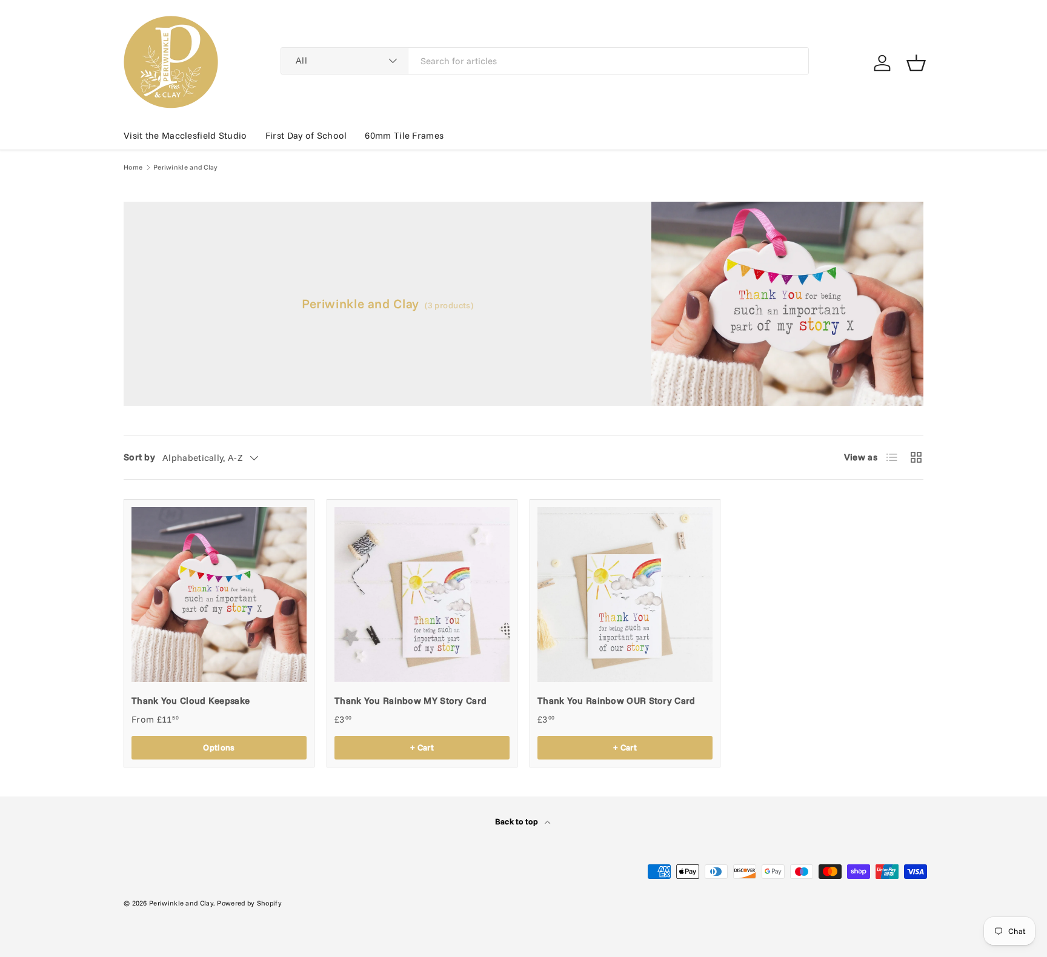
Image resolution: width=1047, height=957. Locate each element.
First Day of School (306, 135)
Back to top (517, 821)
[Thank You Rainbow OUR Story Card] (625, 594)
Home (133, 167)
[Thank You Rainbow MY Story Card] (422, 594)
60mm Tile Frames (404, 135)
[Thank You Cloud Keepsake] (219, 594)
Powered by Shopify (249, 903)
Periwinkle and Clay (185, 167)
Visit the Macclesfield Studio (185, 135)
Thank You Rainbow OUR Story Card (616, 700)
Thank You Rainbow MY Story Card (410, 700)
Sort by (139, 457)
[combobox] (544, 61)
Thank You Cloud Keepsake (190, 700)
